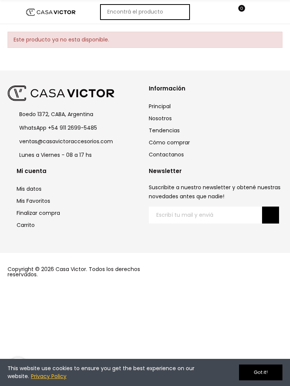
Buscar (180, 12)
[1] (270, 215)
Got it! (261, 372)
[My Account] (254, 12)
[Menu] (223, 12)
